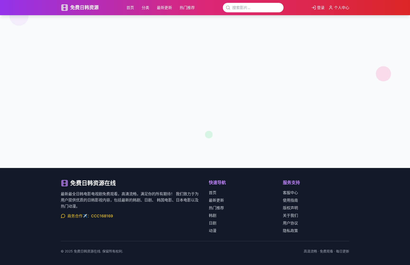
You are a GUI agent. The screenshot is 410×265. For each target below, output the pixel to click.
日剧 (212, 223)
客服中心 (290, 192)
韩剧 (212, 215)
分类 (145, 7)
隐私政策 (290, 230)
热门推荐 (187, 7)
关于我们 (290, 215)
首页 (130, 7)
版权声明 (290, 207)
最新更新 (164, 7)
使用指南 (290, 200)
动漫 (212, 230)
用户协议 (290, 223)
